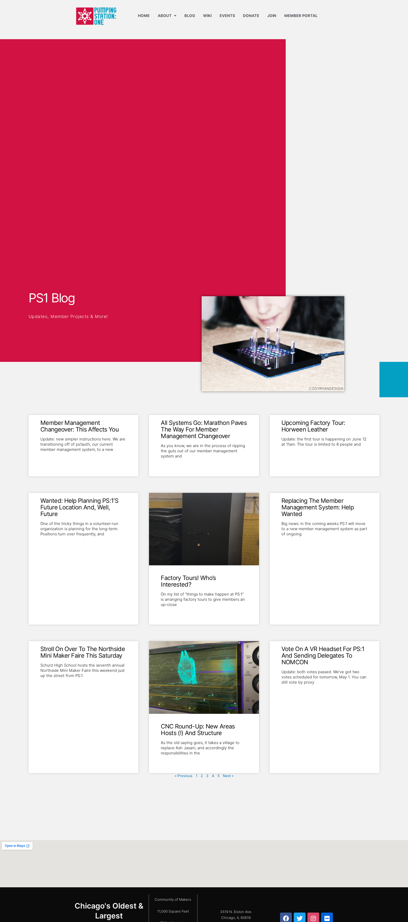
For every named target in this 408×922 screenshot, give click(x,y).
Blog (189, 15)
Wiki (207, 15)
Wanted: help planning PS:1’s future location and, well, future (79, 507)
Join (271, 15)
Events (227, 15)
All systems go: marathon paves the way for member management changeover (204, 429)
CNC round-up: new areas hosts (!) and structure (198, 729)
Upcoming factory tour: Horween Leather (313, 426)
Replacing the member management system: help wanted (317, 507)
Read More (49, 457)
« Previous (183, 776)
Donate (251, 15)
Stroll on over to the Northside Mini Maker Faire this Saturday (82, 652)
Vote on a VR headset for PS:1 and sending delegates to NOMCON (322, 655)
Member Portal (301, 15)
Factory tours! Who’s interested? (188, 581)
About (165, 15)
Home (144, 15)
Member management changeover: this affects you (79, 426)
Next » (228, 776)
